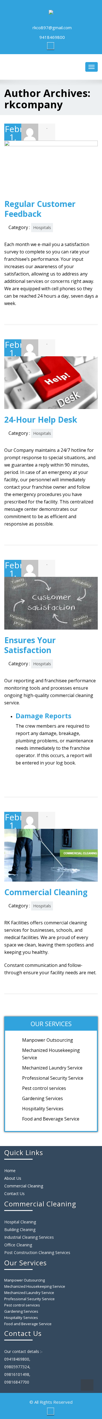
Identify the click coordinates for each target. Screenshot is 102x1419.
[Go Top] (87, 1385)
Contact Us (14, 1193)
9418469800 (52, 37)
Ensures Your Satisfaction (30, 645)
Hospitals (42, 227)
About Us (12, 1178)
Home (10, 1170)
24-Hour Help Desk (40, 419)
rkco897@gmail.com (52, 27)
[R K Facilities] (51, 11)
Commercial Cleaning (46, 892)
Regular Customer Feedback (40, 208)
